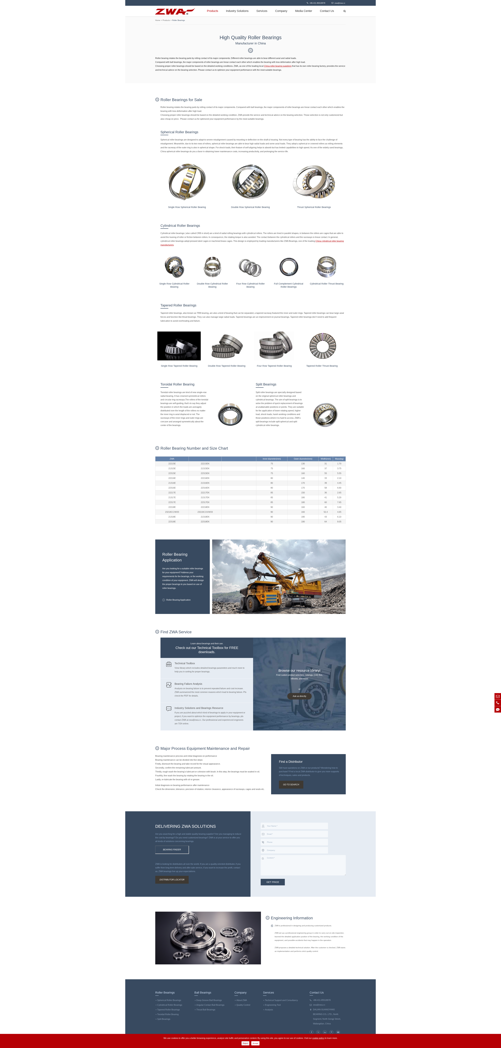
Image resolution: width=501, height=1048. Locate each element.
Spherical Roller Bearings (179, 132)
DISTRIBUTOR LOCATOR (172, 880)
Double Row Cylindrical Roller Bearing (212, 285)
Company (281, 11)
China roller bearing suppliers (277, 66)
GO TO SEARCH (291, 784)
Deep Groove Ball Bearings (209, 1000)
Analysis (269, 1010)
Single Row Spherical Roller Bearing (187, 207)
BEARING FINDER (172, 850)
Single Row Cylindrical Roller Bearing (174, 285)
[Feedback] (497, 709)
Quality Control (243, 1005)
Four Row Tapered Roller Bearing (274, 366)
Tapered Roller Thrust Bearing (322, 366)
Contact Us (327, 11)
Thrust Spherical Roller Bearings (314, 207)
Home (157, 20)
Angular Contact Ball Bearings (210, 1005)
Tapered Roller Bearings (178, 305)
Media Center (303, 11)
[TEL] (497, 703)
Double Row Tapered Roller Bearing (226, 366)
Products (212, 11)
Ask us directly (299, 696)
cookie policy (318, 1038)
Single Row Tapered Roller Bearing (179, 366)
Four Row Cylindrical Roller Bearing (250, 285)
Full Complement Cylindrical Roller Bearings (288, 285)
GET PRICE (272, 882)
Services (261, 11)
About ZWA (241, 1000)
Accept (255, 1043)
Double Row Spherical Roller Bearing (250, 207)
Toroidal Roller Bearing (177, 384)
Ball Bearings (202, 992)
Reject (245, 1043)
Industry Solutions (237, 11)
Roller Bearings (178, 20)
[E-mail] (497, 696)
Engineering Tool (273, 1005)
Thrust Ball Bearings (205, 1010)
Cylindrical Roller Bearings (180, 226)
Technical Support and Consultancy (281, 1000)
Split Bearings (266, 384)
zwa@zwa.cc (339, 3)
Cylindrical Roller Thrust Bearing (327, 283)
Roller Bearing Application (178, 600)
